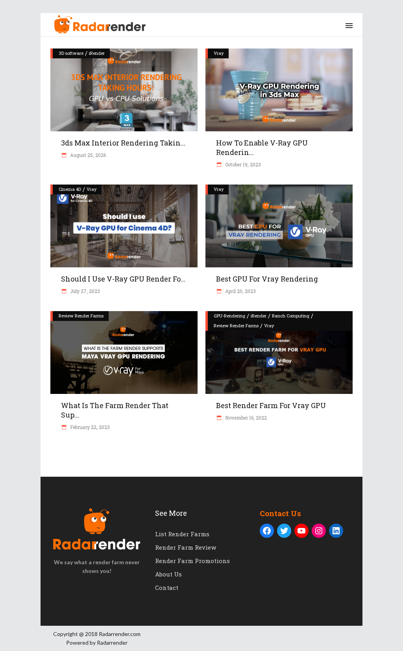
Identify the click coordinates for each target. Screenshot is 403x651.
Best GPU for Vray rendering (267, 279)
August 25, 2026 (87, 155)
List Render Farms (182, 534)
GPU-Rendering (229, 316)
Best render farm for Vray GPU (271, 405)
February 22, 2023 (89, 427)
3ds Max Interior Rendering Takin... (123, 142)
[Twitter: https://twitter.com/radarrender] (284, 531)
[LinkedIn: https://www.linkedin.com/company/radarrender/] (336, 531)
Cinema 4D (70, 189)
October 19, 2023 (242, 164)
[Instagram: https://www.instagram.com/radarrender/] (319, 531)
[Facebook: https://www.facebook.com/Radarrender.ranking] (267, 531)
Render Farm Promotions (192, 561)
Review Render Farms (81, 316)
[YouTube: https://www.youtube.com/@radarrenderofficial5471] (301, 531)
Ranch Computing (290, 316)
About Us (168, 574)
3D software (71, 53)
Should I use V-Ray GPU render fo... (123, 279)
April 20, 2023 (240, 291)
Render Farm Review (185, 547)
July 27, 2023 (84, 291)
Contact (166, 587)
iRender (97, 53)
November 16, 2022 (245, 417)
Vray (219, 53)
